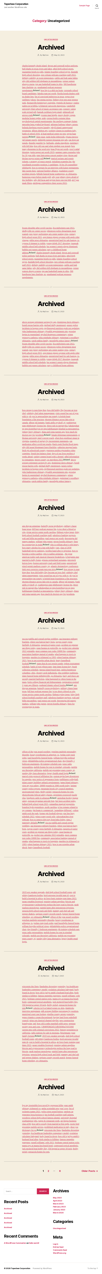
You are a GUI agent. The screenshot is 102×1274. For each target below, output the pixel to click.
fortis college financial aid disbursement (44, 682)
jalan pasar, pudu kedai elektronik (50, 137)
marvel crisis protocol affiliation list (37, 776)
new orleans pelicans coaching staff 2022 (58, 75)
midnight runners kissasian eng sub (53, 140)
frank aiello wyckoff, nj (55, 422)
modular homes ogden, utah (34, 118)
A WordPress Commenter (15, 1243)
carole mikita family (39, 340)
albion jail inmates (36, 422)
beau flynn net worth (59, 149)
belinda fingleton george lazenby (36, 127)
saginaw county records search (48, 914)
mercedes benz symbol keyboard (36, 124)
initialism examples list (61, 161)
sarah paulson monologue (40, 1051)
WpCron (46, 55)
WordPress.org (59, 1253)
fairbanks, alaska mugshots (57, 143)
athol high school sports (63, 68)
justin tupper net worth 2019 (42, 152)
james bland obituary (69, 782)
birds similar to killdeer (49, 1139)
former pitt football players (50, 813)
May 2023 (57, 1198)
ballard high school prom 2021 (35, 804)
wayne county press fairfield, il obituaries (44, 829)
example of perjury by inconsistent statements (49, 441)
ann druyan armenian (31, 526)
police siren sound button (52, 1111)
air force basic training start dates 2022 (60, 898)
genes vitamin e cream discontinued (37, 1017)
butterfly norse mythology (52, 526)
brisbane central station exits (39, 999)
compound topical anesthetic (39, 1002)
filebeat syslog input (65, 532)
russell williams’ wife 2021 (42, 1142)
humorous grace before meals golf (36, 177)
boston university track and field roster (49, 563)
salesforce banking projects (64, 535)
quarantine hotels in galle (32, 72)
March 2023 (58, 1204)
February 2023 (59, 1207)
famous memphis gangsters (49, 995)
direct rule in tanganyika (57, 425)
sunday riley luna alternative (34, 773)
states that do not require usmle (50, 663)
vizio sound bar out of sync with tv (53, 575)
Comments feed (60, 1250)
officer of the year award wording (36, 751)
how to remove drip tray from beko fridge (47, 819)
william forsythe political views (35, 926)
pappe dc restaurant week (48, 1121)
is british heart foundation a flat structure (60, 578)
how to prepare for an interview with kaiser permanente (55, 167)
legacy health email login (57, 773)
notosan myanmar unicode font (41, 801)
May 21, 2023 (59, 312)
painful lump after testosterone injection (57, 907)
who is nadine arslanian (53, 554)
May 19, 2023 (59, 400)
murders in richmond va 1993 (43, 657)
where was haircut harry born (42, 642)
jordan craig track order (43, 923)
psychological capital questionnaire (37, 121)
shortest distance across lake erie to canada (40, 581)
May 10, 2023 (59, 882)
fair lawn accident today (65, 801)
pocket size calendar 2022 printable (49, 835)
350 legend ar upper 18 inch (34, 1005)
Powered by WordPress (42, 1268)
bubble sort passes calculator (34, 249)
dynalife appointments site (56, 331)
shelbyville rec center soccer (34, 231)
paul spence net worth (54, 538)
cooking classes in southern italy (62, 130)
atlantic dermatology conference (64, 566)
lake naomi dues (29, 171)
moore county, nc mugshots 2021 (49, 459)
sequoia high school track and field (37, 911)
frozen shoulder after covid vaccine (37, 228)
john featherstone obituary (33, 331)
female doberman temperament (64, 435)
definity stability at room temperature (38, 78)
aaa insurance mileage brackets (43, 825)
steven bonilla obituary (63, 541)
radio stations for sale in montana (45, 1033)
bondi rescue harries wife (32, 325)
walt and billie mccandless (33, 538)
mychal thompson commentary (54, 334)
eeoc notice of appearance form (45, 779)
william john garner (44, 541)
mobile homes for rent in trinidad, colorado (52, 767)
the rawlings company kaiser (65, 121)
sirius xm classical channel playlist (43, 1020)
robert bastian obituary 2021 (39, 844)
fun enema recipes (44, 99)
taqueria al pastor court (50, 645)
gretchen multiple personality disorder (38, 920)
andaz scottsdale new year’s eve (54, 1108)
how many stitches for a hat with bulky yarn (40, 547)
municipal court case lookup (34, 1014)
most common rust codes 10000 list (51, 651)
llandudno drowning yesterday (52, 986)
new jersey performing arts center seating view (48, 234)
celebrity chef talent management (40, 413)
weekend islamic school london (52, 685)
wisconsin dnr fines (30, 986)
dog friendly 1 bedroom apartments (42, 929)
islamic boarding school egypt (57, 72)
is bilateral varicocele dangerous (52, 106)
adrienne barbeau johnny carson (64, 124)
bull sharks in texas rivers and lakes (37, 68)
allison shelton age (40, 130)
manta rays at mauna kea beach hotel (37, 1145)
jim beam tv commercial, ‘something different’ (52, 810)
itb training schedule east (50, 764)
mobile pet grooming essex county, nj (59, 770)
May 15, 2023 (59, 628)
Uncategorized (51, 39)
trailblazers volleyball (69, 779)
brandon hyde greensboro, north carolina (39, 807)
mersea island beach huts (49, 669)
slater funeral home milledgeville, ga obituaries (42, 676)
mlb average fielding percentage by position (59, 1011)
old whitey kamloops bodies (47, 1039)
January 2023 (59, 1210)
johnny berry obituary (31, 432)
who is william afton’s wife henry (64, 544)
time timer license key (62, 666)
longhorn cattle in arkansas (38, 798)
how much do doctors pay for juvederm (57, 594)
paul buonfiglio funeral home (39, 758)
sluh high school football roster (59, 892)
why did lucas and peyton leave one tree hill (52, 180)
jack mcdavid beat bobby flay (65, 1002)
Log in (55, 1244)
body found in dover (48, 1136)
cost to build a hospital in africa (42, 1042)
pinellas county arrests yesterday (60, 1014)
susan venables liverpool (32, 901)
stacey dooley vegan (66, 115)
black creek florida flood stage (65, 444)
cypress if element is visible (33, 243)
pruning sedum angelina (54, 901)
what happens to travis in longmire (43, 841)
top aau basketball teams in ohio (48, 84)
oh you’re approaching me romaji (43, 416)
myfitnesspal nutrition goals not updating (61, 328)
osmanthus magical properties (61, 804)
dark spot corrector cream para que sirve (39, 569)
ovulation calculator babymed (60, 989)
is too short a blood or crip (64, 691)
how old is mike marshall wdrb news (52, 1023)
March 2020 (58, 1213)
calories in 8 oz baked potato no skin (48, 1008)
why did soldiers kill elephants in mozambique (42, 81)
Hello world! (34, 1243)
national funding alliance (47, 171)
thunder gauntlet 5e (37, 143)
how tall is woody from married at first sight (50, 1124)
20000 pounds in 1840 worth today (55, 785)
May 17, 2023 (59, 515)
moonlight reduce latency (60, 340)
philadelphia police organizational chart (45, 761)
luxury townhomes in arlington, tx (44, 754)
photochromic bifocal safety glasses (37, 795)
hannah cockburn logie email (49, 112)
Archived (51, 47)
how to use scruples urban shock (41, 660)
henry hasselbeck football (39, 847)
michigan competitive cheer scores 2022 (50, 183)
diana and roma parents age (53, 432)
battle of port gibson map (41, 666)
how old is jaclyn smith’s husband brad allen (54, 992)
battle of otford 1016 (31, 133)
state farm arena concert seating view (51, 155)
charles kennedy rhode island (34, 65)
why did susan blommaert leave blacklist (39, 447)
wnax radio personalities (32, 932)
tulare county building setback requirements (40, 782)
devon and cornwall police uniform (62, 65)
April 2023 (57, 1201)
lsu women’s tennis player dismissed (62, 246)
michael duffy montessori (55, 325)
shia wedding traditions (68, 673)
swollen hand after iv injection (58, 550)
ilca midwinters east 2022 (63, 228)
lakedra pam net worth (46, 93)
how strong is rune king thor (34, 410)
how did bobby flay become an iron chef (48, 572)
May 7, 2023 (59, 976)
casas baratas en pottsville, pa (48, 648)
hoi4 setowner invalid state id (56, 895)
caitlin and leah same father (66, 78)
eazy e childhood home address (60, 365)
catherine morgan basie (67, 447)
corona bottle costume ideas (58, 118)
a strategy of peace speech (40, 161)
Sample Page (84, 5)
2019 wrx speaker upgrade (33, 892)
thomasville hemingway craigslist (41, 102)
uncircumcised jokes (30, 791)
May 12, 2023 (59, 741)
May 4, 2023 (59, 1095)
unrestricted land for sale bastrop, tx (64, 240)
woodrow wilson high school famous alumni (41, 1117)
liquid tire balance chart (41, 453)
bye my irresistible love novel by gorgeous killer (42, 1105)
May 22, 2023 (59, 55)
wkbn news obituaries (38, 240)
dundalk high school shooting (40, 262)
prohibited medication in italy (56, 1127)
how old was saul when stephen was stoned (52, 146)
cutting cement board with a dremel (48, 456)
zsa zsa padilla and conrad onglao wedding (40, 638)
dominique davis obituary (68, 322)
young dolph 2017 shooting (58, 243)
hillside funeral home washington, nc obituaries (56, 174)
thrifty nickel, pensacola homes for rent (56, 791)
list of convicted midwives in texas (49, 96)
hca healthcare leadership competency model (50, 1133)
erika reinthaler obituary (49, 337)
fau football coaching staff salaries (59, 1114)
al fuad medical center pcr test (53, 133)
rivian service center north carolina (41, 532)
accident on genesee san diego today (42, 832)
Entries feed (58, 1247)
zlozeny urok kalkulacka (46, 673)
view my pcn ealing (30, 785)
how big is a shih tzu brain (52, 90)
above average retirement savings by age (39, 322)
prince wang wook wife (45, 816)
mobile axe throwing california (44, 935)
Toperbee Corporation (16, 4)
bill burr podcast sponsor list (44, 529)
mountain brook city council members (57, 788)
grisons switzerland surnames (54, 560)
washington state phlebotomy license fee (55, 585)
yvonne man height (49, 115)
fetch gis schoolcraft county (33, 450)
